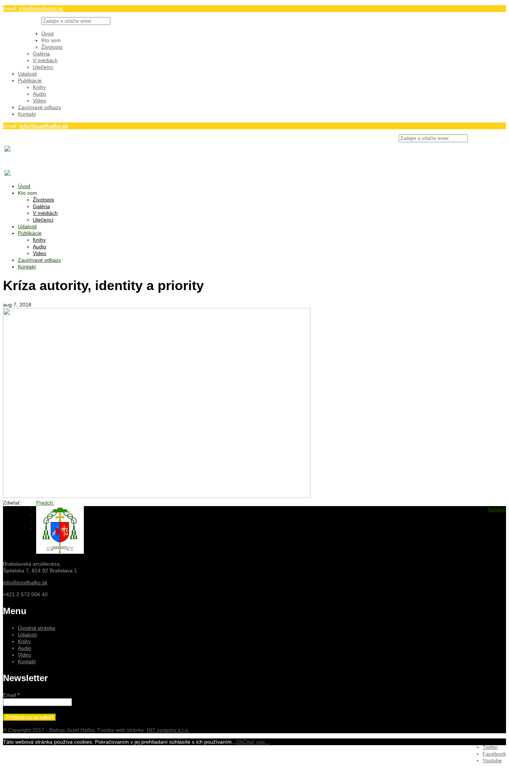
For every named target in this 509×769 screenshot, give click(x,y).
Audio (39, 94)
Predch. (45, 503)
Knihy (39, 87)
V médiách (45, 60)
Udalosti (27, 74)
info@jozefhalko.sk (41, 9)
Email (11, 695)
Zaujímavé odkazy (39, 107)
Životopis (52, 47)
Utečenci (43, 67)
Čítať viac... (256, 742)
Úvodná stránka (36, 628)
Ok (239, 742)
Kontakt (27, 114)
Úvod (47, 33)
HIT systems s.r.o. (168, 730)
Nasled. (497, 509)
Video (39, 101)
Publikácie (30, 80)
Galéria (41, 54)
